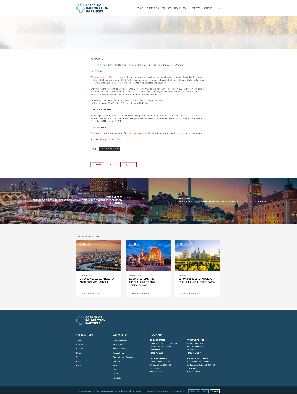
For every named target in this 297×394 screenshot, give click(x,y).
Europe (148, 48)
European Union (106, 149)
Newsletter (117, 361)
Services (79, 349)
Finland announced (117, 77)
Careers (79, 361)
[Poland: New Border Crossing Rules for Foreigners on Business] (222, 201)
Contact (79, 365)
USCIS (115, 374)
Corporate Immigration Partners (91, 293)
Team (78, 357)
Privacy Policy (118, 353)
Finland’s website (133, 133)
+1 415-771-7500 (193, 371)
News (78, 353)
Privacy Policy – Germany (123, 357)
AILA (115, 365)
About (78, 340)
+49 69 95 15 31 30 (194, 353)
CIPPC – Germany (120, 340)
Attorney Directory (120, 349)
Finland (116, 149)
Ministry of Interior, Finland (111, 139)
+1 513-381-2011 (156, 371)
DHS (115, 370)
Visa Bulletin (117, 378)
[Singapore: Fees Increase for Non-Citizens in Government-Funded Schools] (74, 201)
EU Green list (96, 80)
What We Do (81, 345)
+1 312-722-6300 (156, 353)
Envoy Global (118, 345)
